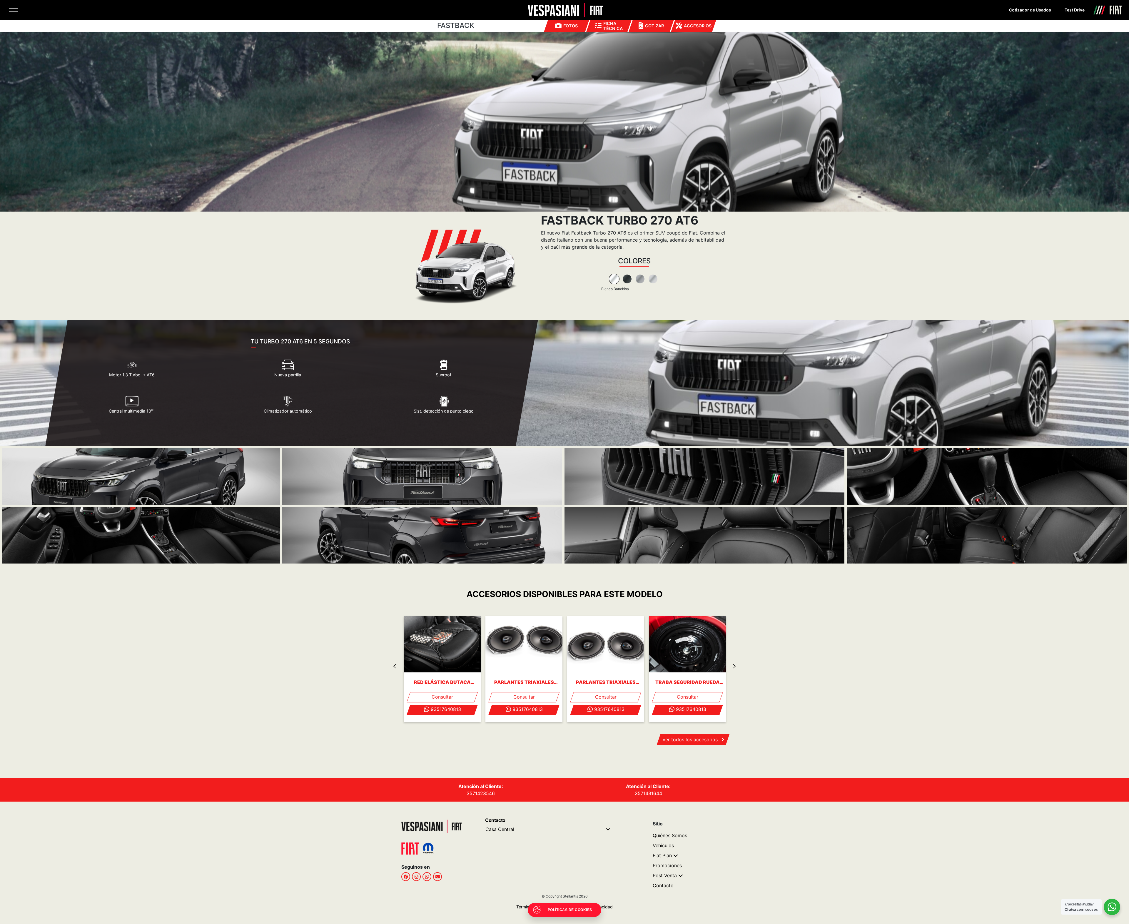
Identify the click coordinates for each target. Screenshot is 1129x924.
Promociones (667, 865)
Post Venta (665, 875)
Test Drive (1075, 9)
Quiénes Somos (670, 835)
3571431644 (648, 793)
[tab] (614, 279)
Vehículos (663, 845)
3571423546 (481, 793)
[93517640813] (426, 876)
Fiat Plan (662, 855)
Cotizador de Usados (1030, 9)
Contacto (663, 885)
